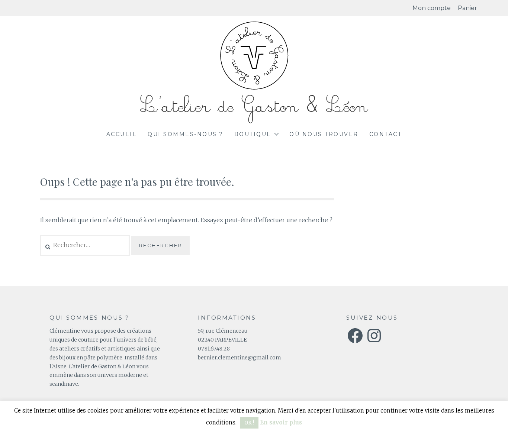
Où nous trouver (324, 134)
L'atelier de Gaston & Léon (254, 106)
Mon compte (431, 8)
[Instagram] (374, 336)
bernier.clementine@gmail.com (239, 357)
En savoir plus (281, 422)
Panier (467, 8)
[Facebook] (355, 336)
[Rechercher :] (85, 245)
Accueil (121, 134)
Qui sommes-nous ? (186, 134)
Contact (385, 134)
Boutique (252, 134)
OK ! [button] (249, 423)
